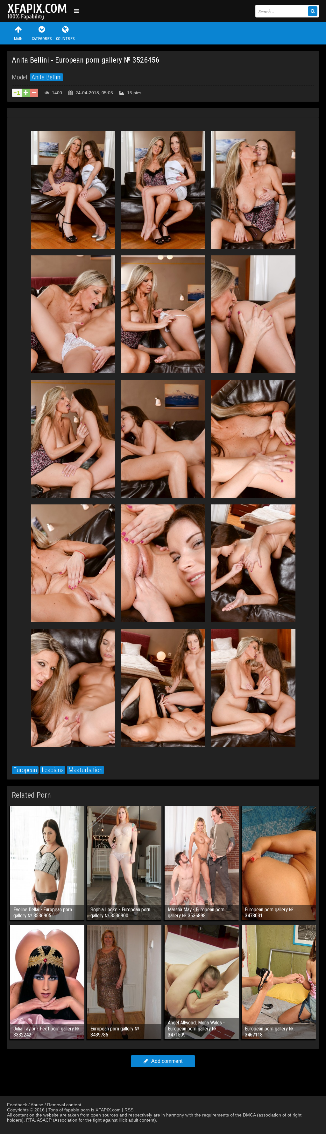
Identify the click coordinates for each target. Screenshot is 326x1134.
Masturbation (85, 770)
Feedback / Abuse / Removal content (44, 1104)
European (25, 770)
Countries (65, 39)
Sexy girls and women (39, 11)
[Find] (312, 11)
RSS (128, 1109)
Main (18, 39)
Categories (42, 39)
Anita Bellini (46, 77)
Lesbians (53, 770)
